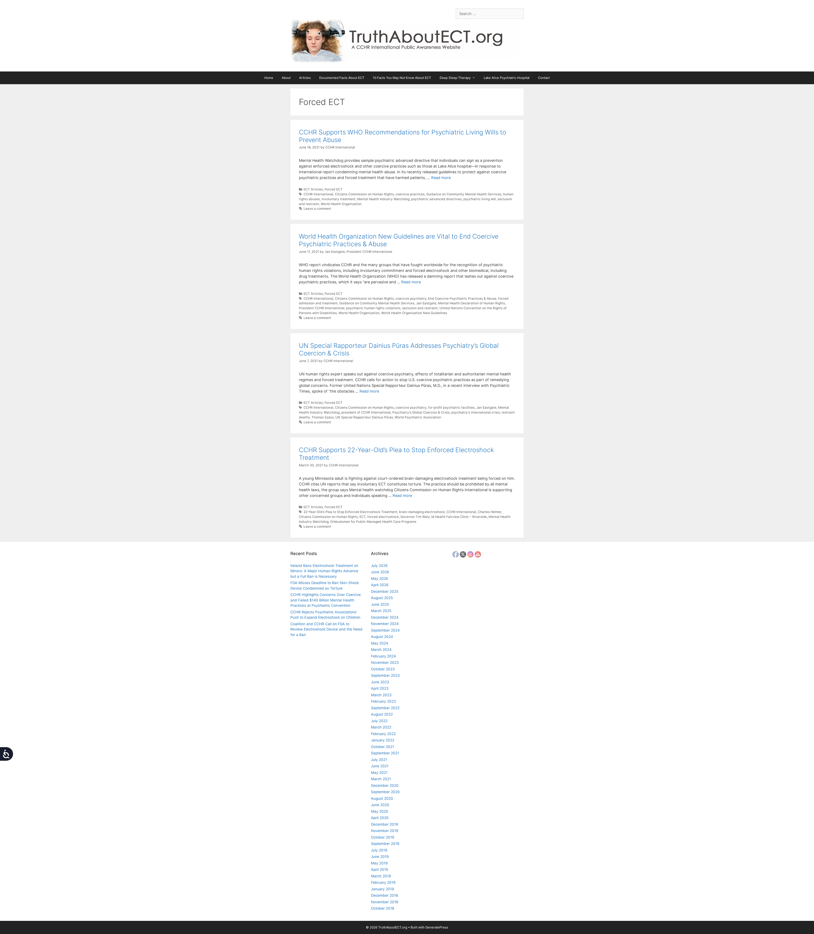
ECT (363, 517)
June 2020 (380, 805)
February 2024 (383, 656)
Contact (544, 78)
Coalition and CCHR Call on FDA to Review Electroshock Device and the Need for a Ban (326, 629)
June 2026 (380, 572)
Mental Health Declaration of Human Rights (471, 303)
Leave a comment (317, 209)
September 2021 (385, 753)
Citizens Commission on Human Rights (364, 194)
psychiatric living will (479, 199)
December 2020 (385, 785)
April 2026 (380, 585)
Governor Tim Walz (415, 517)
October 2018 (382, 908)
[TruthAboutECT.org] (407, 40)
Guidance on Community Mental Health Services (463, 194)
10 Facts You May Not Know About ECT (402, 78)
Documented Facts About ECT (341, 78)
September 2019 (385, 844)
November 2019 (384, 831)
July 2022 (379, 721)
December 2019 (384, 824)
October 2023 (383, 669)
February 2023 (383, 701)
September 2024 (385, 630)
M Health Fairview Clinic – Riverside (459, 517)
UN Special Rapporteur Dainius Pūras (364, 417)
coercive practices (410, 194)
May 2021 (379, 772)
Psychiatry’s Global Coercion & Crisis (421, 412)
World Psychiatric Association (418, 417)
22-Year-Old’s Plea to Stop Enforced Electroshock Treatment (350, 512)
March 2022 (381, 727)
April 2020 (380, 818)
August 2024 (382, 637)
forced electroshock (383, 517)
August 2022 (382, 714)
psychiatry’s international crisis (475, 412)
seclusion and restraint (420, 308)
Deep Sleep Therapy (455, 78)
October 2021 (382, 747)
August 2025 (382, 598)
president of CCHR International (366, 412)
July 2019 (379, 850)
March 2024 (381, 649)
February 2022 (383, 734)
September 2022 (385, 708)
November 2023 (385, 662)
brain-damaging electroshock (422, 512)
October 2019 (382, 837)
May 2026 (379, 578)
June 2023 (380, 682)
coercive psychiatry (411, 298)
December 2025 (384, 591)
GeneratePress (436, 927)
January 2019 (382, 889)
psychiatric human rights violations (373, 308)
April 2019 (379, 869)
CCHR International (318, 194)
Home (268, 78)
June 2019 (380, 856)
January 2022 (382, 740)
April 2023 (380, 688)
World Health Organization (341, 204)
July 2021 (379, 760)
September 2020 (385, 792)
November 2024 (385, 624)
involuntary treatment (338, 199)
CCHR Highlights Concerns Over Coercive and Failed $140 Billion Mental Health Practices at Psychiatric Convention (325, 600)
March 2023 (381, 695)
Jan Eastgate (426, 303)
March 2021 (381, 779)
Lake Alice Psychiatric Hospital (507, 78)
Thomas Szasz (322, 417)
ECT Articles (313, 189)
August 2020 (382, 798)
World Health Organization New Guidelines (414, 313)
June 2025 (380, 604)
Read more (441, 177)
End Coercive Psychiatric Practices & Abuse (462, 298)
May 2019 (379, 863)
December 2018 (384, 895)
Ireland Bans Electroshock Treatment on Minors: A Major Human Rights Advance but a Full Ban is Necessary (324, 571)
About (286, 78)
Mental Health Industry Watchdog (383, 199)
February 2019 (383, 882)
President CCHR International (321, 308)
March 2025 (381, 611)
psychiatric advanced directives (436, 199)
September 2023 (385, 675)
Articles (305, 78)
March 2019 (381, 876)
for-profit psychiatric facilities (451, 407)
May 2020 (379, 811)
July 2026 (379, 565)
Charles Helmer (489, 512)
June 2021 (380, 766)
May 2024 (379, 643)
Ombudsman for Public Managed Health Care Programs (373, 522)
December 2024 (385, 617)
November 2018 (384, 902)
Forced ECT (334, 189)
